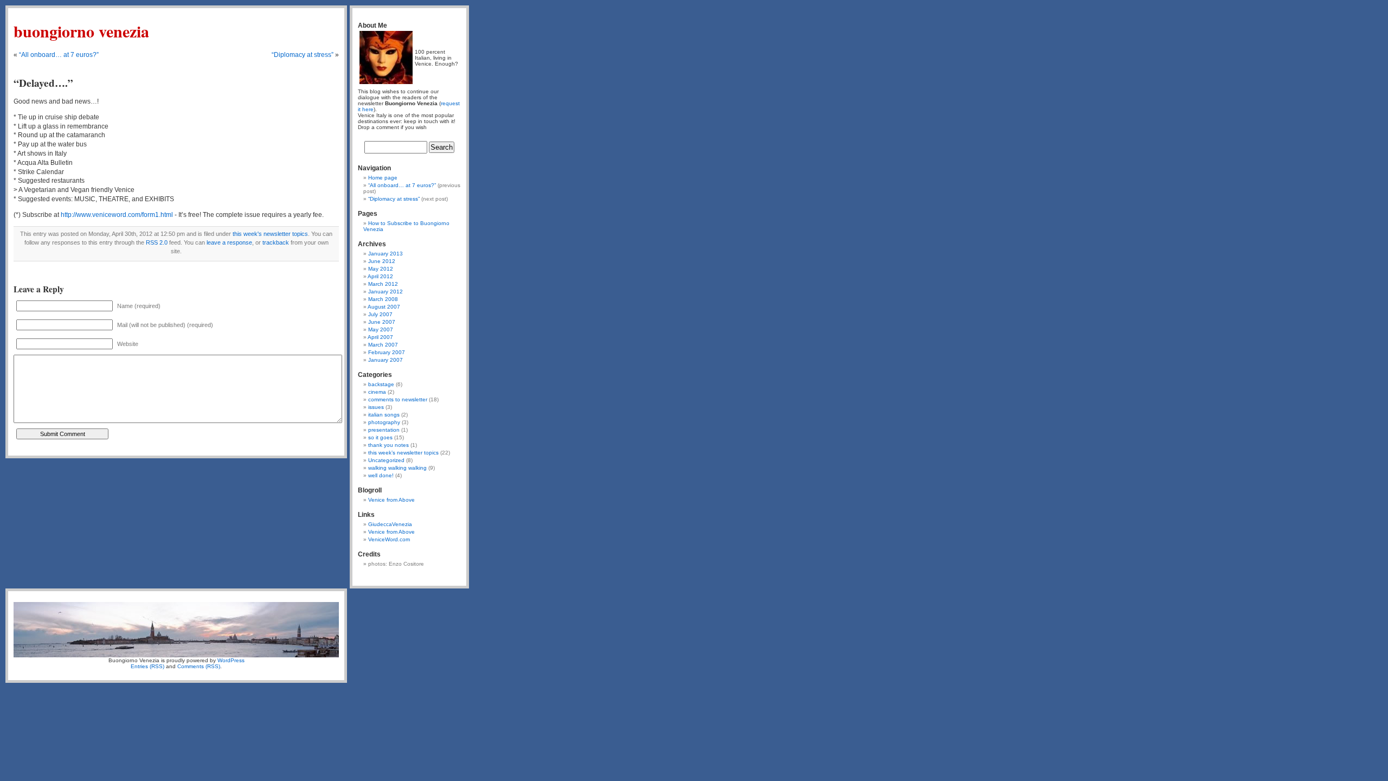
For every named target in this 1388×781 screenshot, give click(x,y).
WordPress (231, 660)
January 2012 (385, 292)
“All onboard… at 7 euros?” (59, 55)
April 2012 (380, 276)
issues (376, 407)
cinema (377, 392)
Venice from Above (391, 500)
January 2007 (385, 360)
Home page (382, 178)
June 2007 (381, 322)
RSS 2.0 (157, 242)
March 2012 (383, 284)
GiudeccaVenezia (390, 524)
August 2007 (384, 307)
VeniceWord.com (389, 539)
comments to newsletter (397, 399)
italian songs (384, 415)
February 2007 (386, 352)
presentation (384, 430)
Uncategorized (386, 460)
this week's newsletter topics (270, 234)
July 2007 (380, 314)
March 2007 (383, 345)
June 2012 (381, 261)
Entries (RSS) (147, 666)
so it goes (380, 437)
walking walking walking (397, 468)
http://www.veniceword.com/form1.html (117, 215)
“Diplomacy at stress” (302, 55)
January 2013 (385, 254)
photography (384, 422)
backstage (381, 384)
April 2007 (380, 337)
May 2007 (380, 329)
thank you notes (388, 445)
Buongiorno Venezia (81, 31)
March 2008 (383, 299)
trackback (275, 242)
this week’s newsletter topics (403, 453)
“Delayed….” (43, 83)
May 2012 (380, 269)
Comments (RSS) (198, 666)
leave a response (229, 242)
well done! (381, 475)
